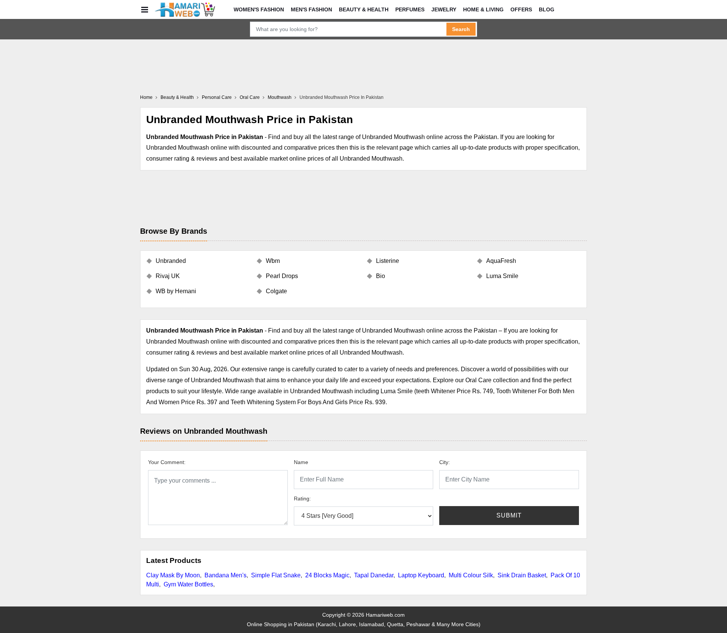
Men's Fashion (311, 9)
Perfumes (409, 9)
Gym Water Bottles (188, 584)
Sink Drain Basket (522, 575)
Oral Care (250, 97)
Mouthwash (280, 97)
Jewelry (443, 9)
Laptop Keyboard (421, 575)
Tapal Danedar (373, 575)
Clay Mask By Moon (173, 575)
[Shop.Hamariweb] (184, 9)
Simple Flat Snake (276, 575)
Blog (546, 9)
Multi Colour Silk (471, 575)
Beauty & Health (363, 9)
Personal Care (217, 97)
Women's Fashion (259, 9)
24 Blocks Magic (327, 575)
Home (146, 97)
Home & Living (483, 9)
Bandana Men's (225, 575)
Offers (521, 9)
